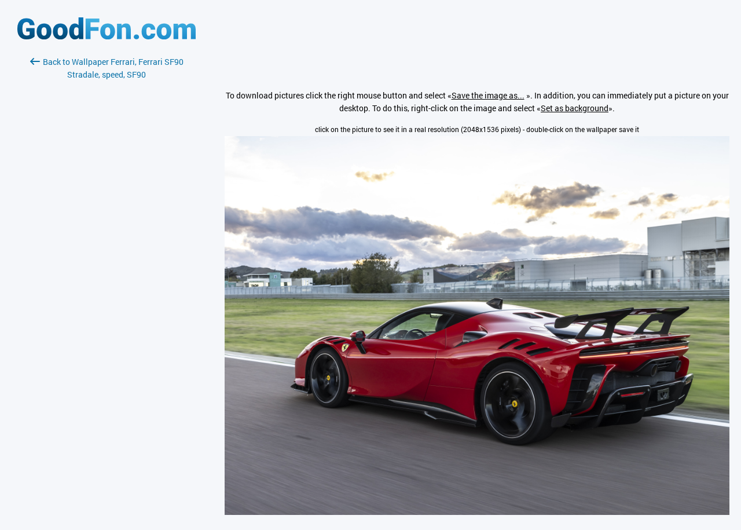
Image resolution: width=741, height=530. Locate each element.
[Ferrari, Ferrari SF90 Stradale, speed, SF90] (477, 511)
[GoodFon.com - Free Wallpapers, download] (106, 36)
